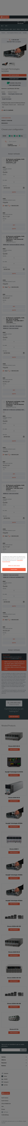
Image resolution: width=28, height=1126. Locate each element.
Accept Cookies (14, 569)
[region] (14, 563)
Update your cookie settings (14, 565)
